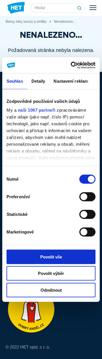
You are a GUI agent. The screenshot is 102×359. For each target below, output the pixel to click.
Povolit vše (51, 256)
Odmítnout (51, 289)
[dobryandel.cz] (51, 309)
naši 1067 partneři (37, 110)
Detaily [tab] (38, 80)
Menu (93, 8)
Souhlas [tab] (15, 80)
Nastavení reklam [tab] (71, 80)
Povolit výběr (51, 273)
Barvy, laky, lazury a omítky (26, 22)
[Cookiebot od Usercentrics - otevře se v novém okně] (71, 65)
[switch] (87, 196)
